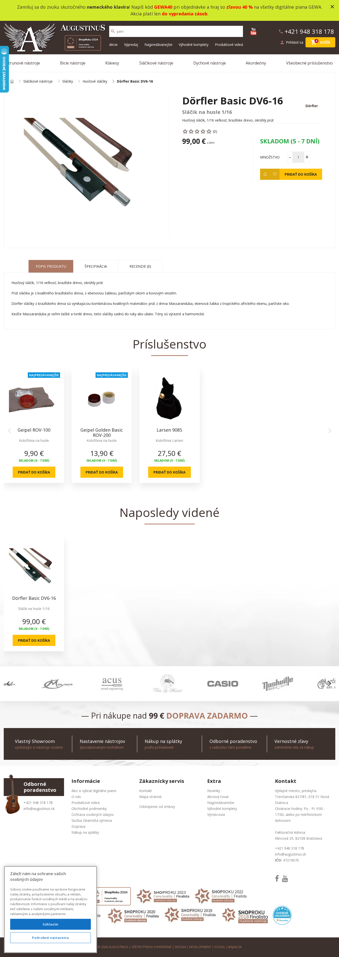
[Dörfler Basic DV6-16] (87, 165)
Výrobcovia (216, 814)
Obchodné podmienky (89, 808)
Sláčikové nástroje (156, 63)
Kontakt (145, 790)
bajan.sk (235, 947)
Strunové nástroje (23, 63)
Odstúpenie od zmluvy (157, 806)
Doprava (78, 826)
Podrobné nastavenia (50, 937)
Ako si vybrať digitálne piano (93, 790)
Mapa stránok (150, 796)
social (219, 947)
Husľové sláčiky (95, 81)
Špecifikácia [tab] (96, 266)
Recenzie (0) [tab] (140, 266)
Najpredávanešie (220, 802)
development (200, 947)
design (180, 947)
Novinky (213, 790)
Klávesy (112, 63)
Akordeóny (256, 63)
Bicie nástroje (72, 63)
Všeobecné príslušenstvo (309, 63)
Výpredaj (131, 44)
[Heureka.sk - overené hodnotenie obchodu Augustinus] (282, 915)
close (332, 7)
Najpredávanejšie (158, 44)
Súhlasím (50, 924)
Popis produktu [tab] (51, 266)
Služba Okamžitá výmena (91, 820)
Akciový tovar (218, 796)
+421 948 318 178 (38, 802)
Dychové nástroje (209, 63)
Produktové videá (229, 44)
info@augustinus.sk (39, 808)
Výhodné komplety (193, 44)
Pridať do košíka (301, 174)
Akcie (113, 44)
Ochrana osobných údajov (92, 814)
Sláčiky (67, 81)
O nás (76, 796)
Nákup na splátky (85, 832)
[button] (9, 683)
